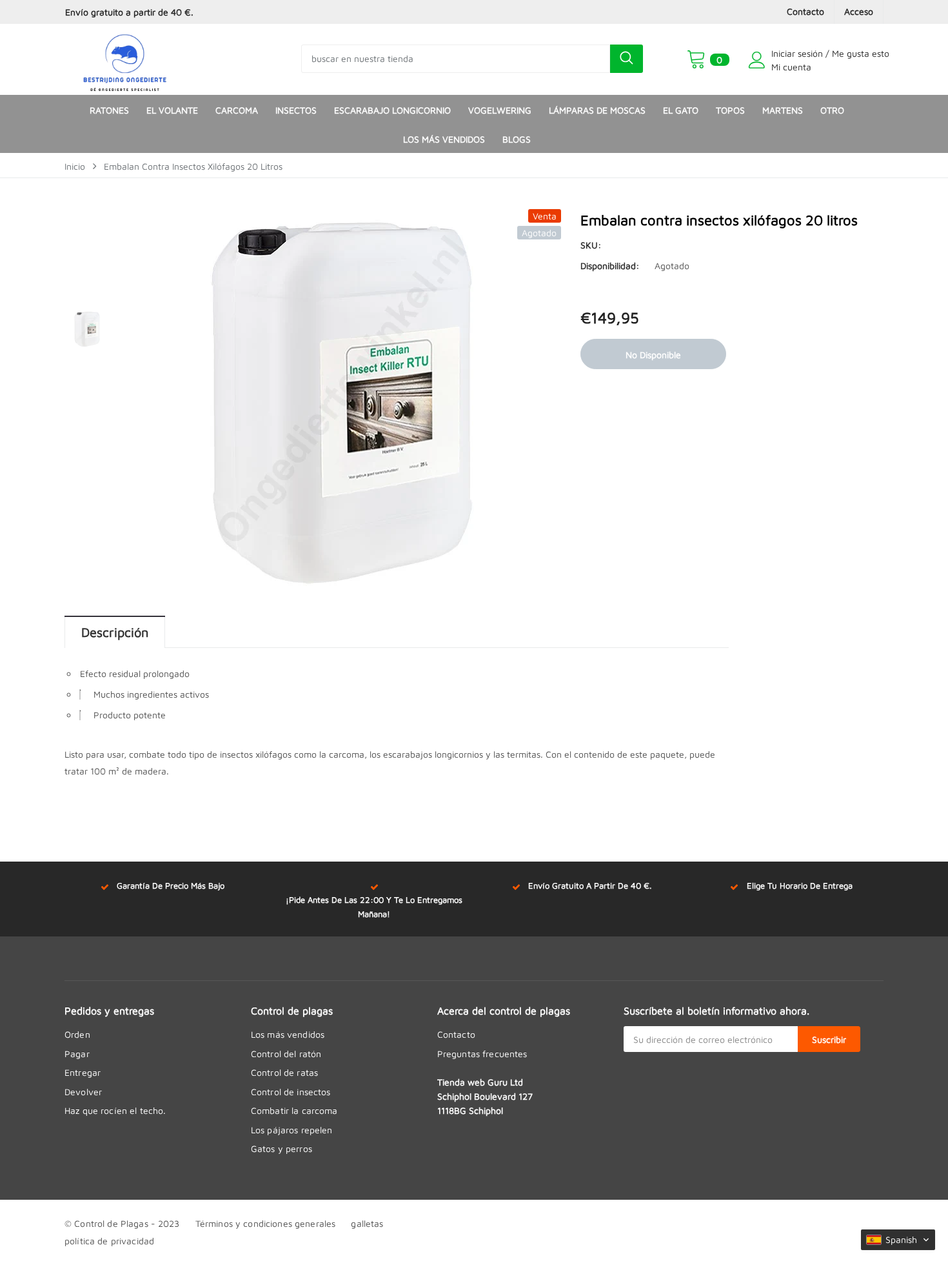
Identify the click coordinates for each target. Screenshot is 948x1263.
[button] (898, 1239)
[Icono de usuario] (757, 60)
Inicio (74, 166)
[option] (194, 12)
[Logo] (124, 59)
